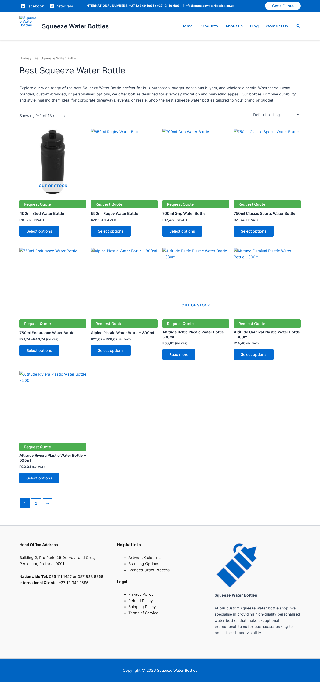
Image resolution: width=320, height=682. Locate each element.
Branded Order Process (149, 570)
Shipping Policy (142, 606)
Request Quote (37, 204)
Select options (39, 231)
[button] (283, 6)
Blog (254, 26)
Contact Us (277, 26)
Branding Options (143, 563)
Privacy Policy (140, 594)
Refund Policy (140, 600)
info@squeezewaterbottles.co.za (209, 5)
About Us (234, 26)
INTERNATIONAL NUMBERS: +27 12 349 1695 (120, 5)
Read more (178, 354)
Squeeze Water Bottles (75, 26)
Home (187, 26)
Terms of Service (143, 612)
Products (209, 26)
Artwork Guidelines (145, 557)
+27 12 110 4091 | (171, 5)
